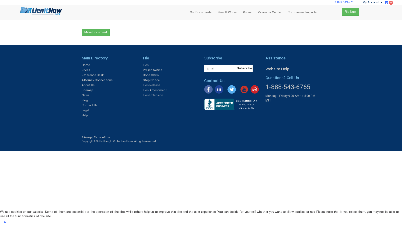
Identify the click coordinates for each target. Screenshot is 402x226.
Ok (4, 222)
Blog (85, 100)
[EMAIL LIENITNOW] (254, 89)
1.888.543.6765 (345, 2)
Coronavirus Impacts (302, 12)
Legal (85, 110)
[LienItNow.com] (41, 12)
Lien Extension (153, 95)
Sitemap (87, 90)
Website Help (277, 69)
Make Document (95, 32)
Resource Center (269, 12)
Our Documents (201, 12)
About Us (88, 85)
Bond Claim (151, 75)
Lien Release (151, 85)
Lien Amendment (155, 90)
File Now (350, 12)
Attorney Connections (97, 80)
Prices (247, 12)
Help (85, 115)
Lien (146, 65)
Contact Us (90, 105)
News (85, 95)
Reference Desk (93, 75)
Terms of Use (102, 137)
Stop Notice (151, 80)
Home (86, 65)
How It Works (227, 12)
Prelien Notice (152, 70)
